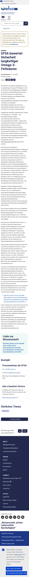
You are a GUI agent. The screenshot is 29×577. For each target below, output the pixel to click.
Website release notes (8, 543)
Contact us (6, 488)
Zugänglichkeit (19, 540)
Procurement (7, 466)
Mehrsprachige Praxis (8, 540)
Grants (5, 470)
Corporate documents (9, 451)
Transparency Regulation (10, 448)
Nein (24, 431)
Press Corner (7, 485)
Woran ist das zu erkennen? (9, 3)
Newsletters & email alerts (11, 478)
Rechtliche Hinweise (7, 533)
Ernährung (5, 411)
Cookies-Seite (18, 554)
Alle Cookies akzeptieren (14, 568)
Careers (5, 460)
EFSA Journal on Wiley (9, 500)
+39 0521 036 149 (10, 369)
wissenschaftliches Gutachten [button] (9, 100)
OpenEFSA (6, 497)
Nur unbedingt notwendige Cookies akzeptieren (17, 573)
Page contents (15, 419)
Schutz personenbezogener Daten (11, 537)
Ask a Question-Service (9, 397)
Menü (8, 19)
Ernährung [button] (10, 96)
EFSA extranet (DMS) (9, 507)
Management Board (9, 444)
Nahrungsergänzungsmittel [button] (9, 142)
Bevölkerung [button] (15, 90)
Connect (5, 503)
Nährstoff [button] (13, 322)
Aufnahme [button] (19, 86)
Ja (20, 431)
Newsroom (6, 28)
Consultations (7, 463)
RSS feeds (6, 481)
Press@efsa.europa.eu (13, 372)
